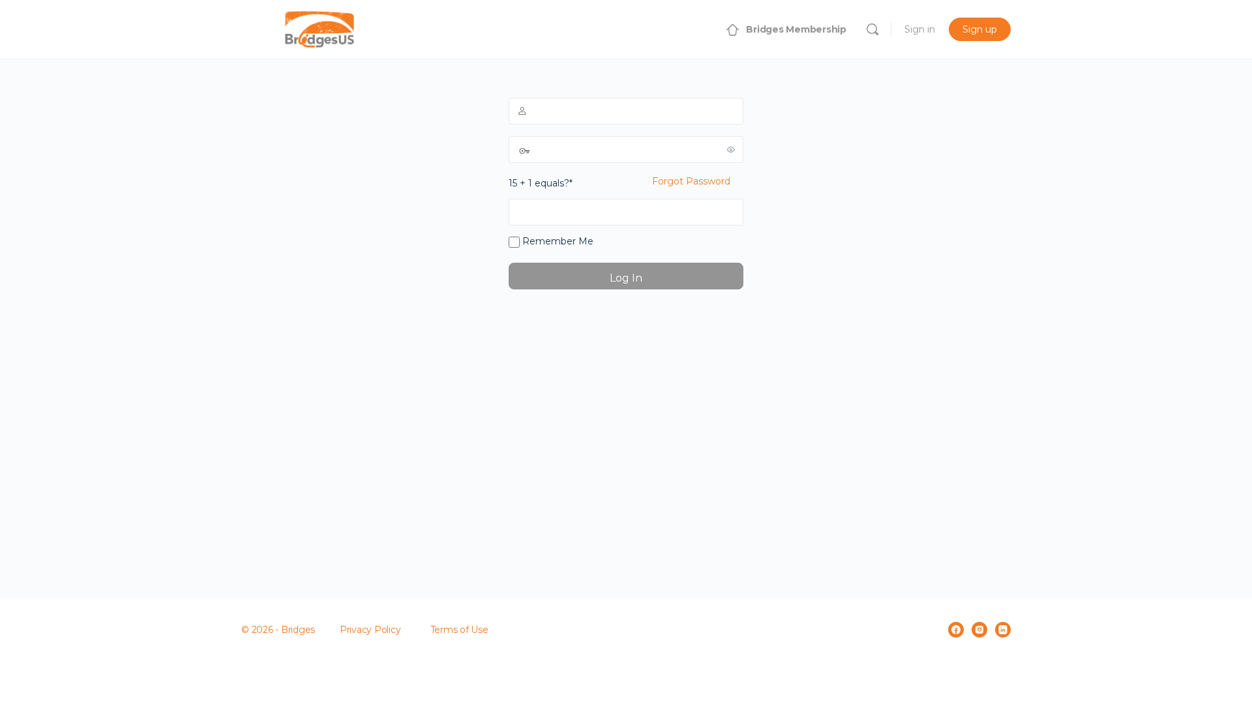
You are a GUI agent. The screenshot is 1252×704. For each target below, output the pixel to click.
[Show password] (731, 149)
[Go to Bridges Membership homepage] (319, 27)
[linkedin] (1003, 630)
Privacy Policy (370, 630)
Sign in (919, 29)
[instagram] (979, 630)
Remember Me (556, 241)
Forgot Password (691, 181)
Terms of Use (459, 630)
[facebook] (956, 630)
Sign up (979, 29)
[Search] (872, 29)
